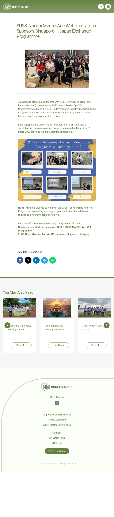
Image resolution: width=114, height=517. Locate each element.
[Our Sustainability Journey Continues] (57, 307)
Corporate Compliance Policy (57, 414)
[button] (101, 6)
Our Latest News (57, 437)
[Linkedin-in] (57, 403)
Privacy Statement (57, 419)
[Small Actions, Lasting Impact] (94, 307)
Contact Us (57, 443)
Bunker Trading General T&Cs (57, 424)
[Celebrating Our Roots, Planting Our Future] (19, 307)
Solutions (57, 432)
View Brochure (57, 451)
